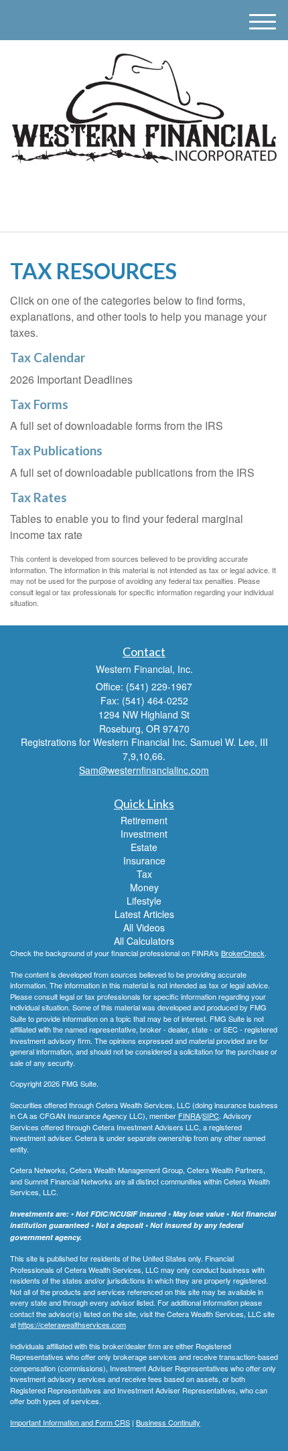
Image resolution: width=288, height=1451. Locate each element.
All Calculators (144, 940)
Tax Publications (56, 450)
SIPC (210, 1115)
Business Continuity (168, 1422)
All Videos (144, 927)
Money (144, 887)
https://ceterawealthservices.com (72, 1324)
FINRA (189, 1115)
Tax (144, 874)
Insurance (144, 860)
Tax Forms (39, 404)
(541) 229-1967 (151, 210)
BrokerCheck (243, 952)
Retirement (144, 820)
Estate (144, 847)
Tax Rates (38, 497)
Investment (144, 833)
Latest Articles (144, 914)
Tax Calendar (47, 357)
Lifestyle (144, 900)
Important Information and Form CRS (70, 1422)
